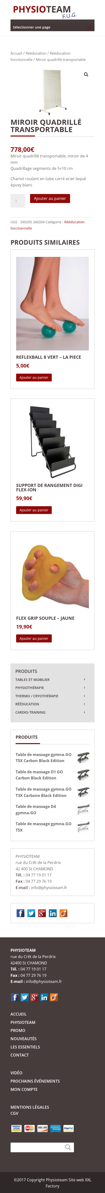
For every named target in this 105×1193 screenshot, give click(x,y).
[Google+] (42, 912)
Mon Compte (24, 1089)
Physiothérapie (29, 687)
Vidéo (16, 1073)
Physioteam (22, 1022)
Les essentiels (25, 1047)
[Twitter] (31, 912)
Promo (17, 1030)
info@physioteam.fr (49, 887)
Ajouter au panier (50, 198)
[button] (86, 74)
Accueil (16, 53)
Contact (19, 1055)
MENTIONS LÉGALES (29, 1107)
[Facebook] (20, 912)
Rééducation (36, 53)
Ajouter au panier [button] (34, 377)
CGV (14, 1113)
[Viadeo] (63, 912)
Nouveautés (23, 1038)
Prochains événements (35, 1081)
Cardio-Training (30, 712)
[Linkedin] (53, 912)
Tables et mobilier (32, 679)
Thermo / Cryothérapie (36, 696)
